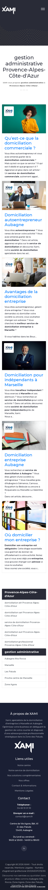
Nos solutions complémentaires (24, 775)
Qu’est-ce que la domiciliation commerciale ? (22, 143)
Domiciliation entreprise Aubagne (18, 459)
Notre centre (24, 765)
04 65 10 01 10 (24, 808)
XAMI (27, 864)
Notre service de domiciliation (24, 770)
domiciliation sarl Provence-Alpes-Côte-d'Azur (22, 614)
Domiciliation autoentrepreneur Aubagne (23, 219)
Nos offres (24, 780)
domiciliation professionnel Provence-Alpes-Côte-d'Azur (19, 643)
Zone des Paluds (34, 882)
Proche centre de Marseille (18, 678)
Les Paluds (10, 671)
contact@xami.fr (24, 816)
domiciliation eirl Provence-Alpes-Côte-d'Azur (22, 604)
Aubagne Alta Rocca (15, 658)
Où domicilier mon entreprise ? (22, 537)
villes (17, 879)
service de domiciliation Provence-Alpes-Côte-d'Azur (22, 624)
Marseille (9, 665)
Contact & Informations (24, 785)
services (22, 875)
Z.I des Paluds (29, 885)
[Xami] (24, 747)
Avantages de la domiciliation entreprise (21, 296)
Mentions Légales (24, 791)
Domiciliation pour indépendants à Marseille (24, 379)
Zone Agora (11, 684)
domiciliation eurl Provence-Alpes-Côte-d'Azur (22, 634)
